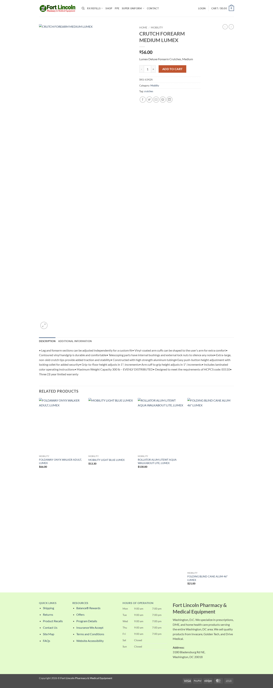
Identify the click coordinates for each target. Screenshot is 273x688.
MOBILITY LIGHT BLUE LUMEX (106, 459)
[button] (202, 8)
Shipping (48, 608)
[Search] (83, 8)
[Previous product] (231, 26)
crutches (148, 91)
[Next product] (225, 26)
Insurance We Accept (89, 627)
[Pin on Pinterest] (163, 99)
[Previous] (39, 495)
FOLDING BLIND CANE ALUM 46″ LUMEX (207, 578)
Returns (48, 614)
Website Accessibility (90, 640)
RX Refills (93, 8)
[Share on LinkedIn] (169, 99)
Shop (108, 8)
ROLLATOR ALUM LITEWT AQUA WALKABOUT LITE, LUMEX (157, 461)
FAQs (46, 640)
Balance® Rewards (88, 608)
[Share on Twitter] (149, 99)
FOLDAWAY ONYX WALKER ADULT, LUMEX (60, 461)
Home (143, 27)
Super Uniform (132, 8)
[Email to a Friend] (156, 99)
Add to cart (172, 69)
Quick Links (47, 603)
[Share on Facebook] (143, 99)
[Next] (233, 495)
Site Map (48, 634)
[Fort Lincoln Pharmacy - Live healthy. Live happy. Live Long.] (57, 8)
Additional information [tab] (75, 341)
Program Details (86, 621)
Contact (153, 8)
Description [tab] (47, 341)
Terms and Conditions (90, 634)
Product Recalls (53, 621)
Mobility (157, 27)
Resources (80, 603)
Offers (80, 614)
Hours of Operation (138, 603)
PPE (117, 8)
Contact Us (50, 627)
